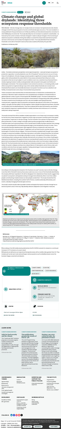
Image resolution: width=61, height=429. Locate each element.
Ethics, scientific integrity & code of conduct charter (22, 404)
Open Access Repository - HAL (51, 387)
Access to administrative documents (18, 427)
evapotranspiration (37, 270)
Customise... (54, 426)
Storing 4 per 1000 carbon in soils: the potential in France (48, 336)
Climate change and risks (9, 12)
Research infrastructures (21, 382)
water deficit (35, 273)
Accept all (27, 426)
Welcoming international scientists (35, 403)
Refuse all (38, 426)
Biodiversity (5, 383)
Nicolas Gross (43, 286)
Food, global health (7, 390)
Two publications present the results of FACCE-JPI (29, 336)
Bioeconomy (5, 385)
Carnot (19, 379)
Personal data (15, 425)
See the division (37, 315)
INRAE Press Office (15, 289)
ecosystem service (51, 270)
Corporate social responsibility (21, 408)
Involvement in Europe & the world (53, 384)
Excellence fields (6, 400)
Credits (3, 425)
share (28, 12)
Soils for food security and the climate (9, 335)
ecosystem (46, 267)
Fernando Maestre (44, 294)
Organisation (50, 379)
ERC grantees (5, 401)
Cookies (3, 427)
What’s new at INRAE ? (53, 390)
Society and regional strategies (7, 392)
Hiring (33, 400)
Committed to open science (22, 400)
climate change (36, 267)
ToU (8, 425)
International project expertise (37, 384)
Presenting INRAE (51, 381)
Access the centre (9, 315)
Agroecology (5, 381)
